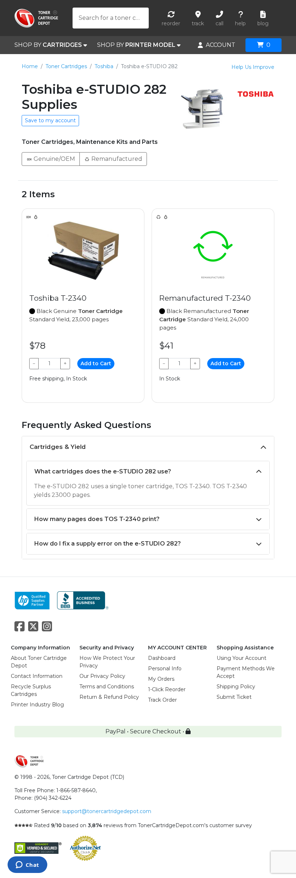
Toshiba (104, 66)
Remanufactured (116, 158)
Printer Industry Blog (37, 704)
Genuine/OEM (53, 158)
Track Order (162, 700)
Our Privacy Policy (102, 676)
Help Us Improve (252, 67)
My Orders (161, 679)
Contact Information (36, 676)
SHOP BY (48, 44)
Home (30, 66)
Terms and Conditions (106, 686)
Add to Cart (95, 363)
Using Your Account (241, 658)
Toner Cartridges (66, 66)
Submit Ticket (234, 697)
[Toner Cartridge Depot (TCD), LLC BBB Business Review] (83, 599)
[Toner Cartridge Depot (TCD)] (36, 18)
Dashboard (161, 658)
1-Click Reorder (167, 689)
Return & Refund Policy (109, 697)
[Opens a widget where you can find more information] (27, 865)
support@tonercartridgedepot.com (106, 811)
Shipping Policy (236, 686)
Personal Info (165, 668)
